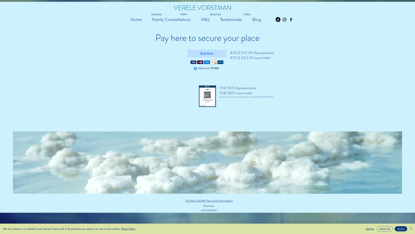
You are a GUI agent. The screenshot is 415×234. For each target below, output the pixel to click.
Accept (400, 228)
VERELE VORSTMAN (202, 7)
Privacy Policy (128, 228)
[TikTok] (278, 19)
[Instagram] (284, 19)
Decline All (384, 228)
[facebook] (291, 19)
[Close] (411, 228)
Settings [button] (370, 228)
